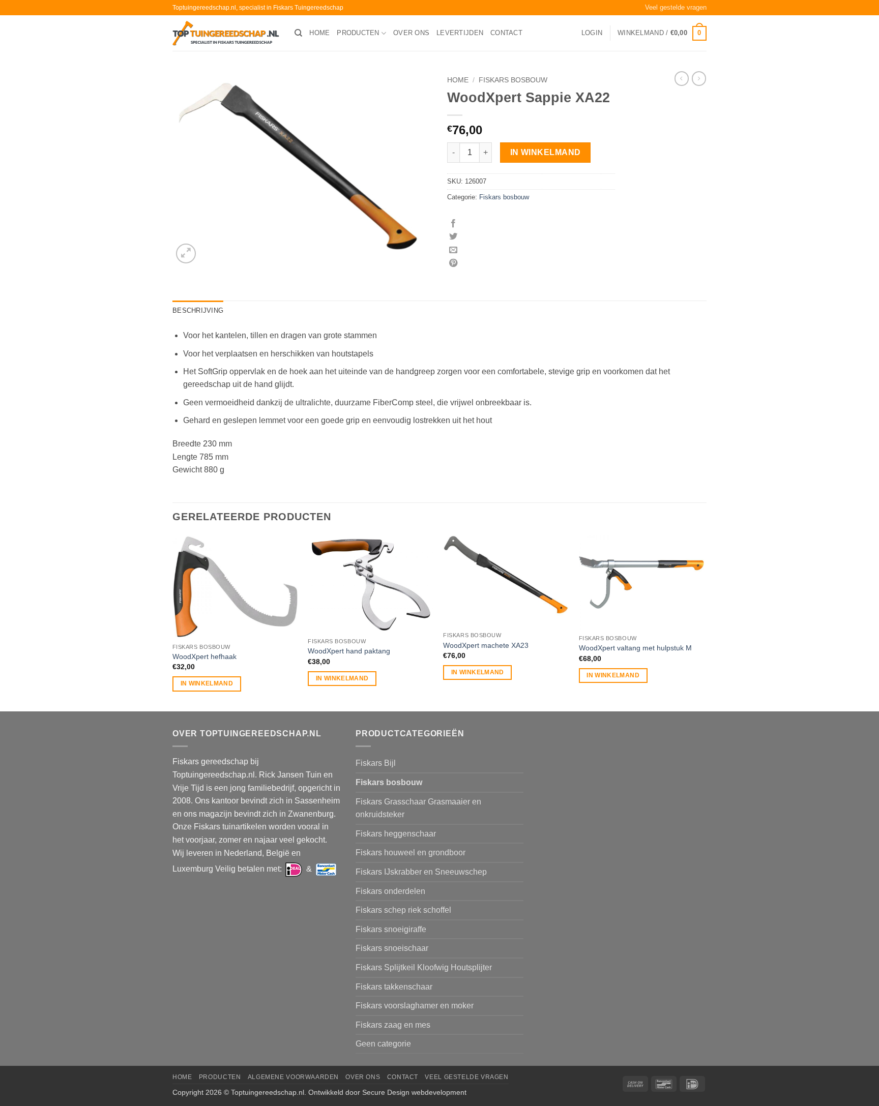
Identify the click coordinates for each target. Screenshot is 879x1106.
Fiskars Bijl (376, 763)
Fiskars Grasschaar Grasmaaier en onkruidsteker (418, 808)
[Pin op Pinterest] (453, 263)
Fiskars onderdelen (390, 891)
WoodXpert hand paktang (349, 651)
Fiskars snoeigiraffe (391, 929)
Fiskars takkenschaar (394, 986)
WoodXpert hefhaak (204, 656)
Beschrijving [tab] (197, 310)
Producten (358, 33)
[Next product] (682, 78)
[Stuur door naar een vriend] (453, 250)
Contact (506, 33)
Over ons (411, 33)
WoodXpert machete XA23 (486, 645)
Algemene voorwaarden (293, 1077)
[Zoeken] (298, 33)
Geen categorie (383, 1043)
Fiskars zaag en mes (393, 1025)
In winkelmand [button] (207, 683)
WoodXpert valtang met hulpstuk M (635, 648)
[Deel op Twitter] (453, 237)
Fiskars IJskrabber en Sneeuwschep (421, 872)
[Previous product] (699, 78)
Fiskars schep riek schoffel (403, 910)
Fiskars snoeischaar (392, 948)
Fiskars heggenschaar (396, 833)
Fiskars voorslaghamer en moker (415, 1005)
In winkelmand (545, 152)
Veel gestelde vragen (676, 7)
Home (319, 33)
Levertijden (459, 33)
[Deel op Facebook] (453, 223)
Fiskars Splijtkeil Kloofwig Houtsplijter (424, 967)
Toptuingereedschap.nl (267, 1092)
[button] (591, 33)
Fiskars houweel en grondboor (410, 852)
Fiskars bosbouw (513, 80)
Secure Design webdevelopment (414, 1092)
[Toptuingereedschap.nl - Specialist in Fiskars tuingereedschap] (225, 33)
